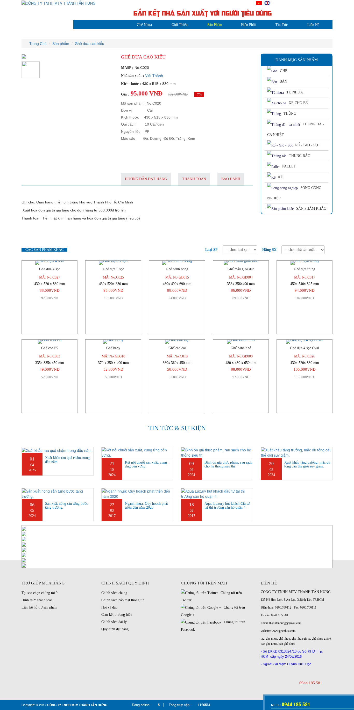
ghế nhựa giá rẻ (321, 638)
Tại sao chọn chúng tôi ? (40, 593)
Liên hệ (313, 25)
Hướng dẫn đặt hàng (146, 179)
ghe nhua (271, 638)
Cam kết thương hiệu (116, 615)
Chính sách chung (114, 593)
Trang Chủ (37, 43)
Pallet (289, 166)
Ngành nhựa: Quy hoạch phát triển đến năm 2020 (146, 505)
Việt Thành (154, 76)
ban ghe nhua (269, 644)
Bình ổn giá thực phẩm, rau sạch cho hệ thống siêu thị (228, 464)
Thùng (290, 113)
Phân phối (248, 25)
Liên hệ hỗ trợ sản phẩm (39, 607)
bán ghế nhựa (287, 644)
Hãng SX (269, 250)
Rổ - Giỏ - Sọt (307, 145)
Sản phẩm (214, 25)
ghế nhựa (284, 638)
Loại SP (211, 250)
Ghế (283, 71)
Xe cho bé (298, 103)
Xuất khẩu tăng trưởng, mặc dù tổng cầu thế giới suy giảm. (307, 464)
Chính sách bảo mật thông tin (122, 600)
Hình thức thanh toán (37, 600)
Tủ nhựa (294, 92)
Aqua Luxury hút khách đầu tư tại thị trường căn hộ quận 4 (227, 505)
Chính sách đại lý (114, 622)
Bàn (283, 81)
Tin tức (281, 25)
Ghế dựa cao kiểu (89, 43)
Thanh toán (194, 179)
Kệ (280, 177)
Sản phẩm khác (311, 208)
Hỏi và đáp (109, 607)
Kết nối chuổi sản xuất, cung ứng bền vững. (146, 464)
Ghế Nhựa (144, 25)
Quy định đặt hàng (115, 629)
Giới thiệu (180, 25)
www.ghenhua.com (283, 631)
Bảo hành (230, 179)
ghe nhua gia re (301, 638)
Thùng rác (299, 156)
